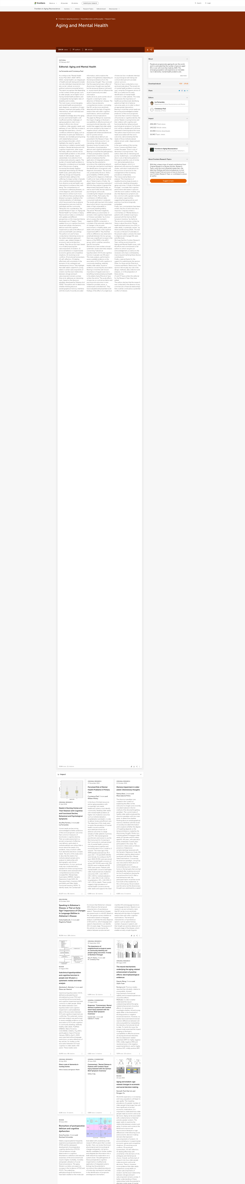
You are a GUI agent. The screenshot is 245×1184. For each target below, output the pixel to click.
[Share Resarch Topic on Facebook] (182, 90)
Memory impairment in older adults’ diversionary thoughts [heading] (128, 788)
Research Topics (110, 19)
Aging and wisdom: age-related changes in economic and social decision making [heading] (128, 1084)
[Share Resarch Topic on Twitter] (179, 90)
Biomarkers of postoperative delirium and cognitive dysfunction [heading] (72, 1128)
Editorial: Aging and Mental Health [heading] (77, 66)
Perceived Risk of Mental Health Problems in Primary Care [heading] (99, 790)
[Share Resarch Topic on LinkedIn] (184, 90)
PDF (180, 84)
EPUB (186, 84)
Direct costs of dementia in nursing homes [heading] (68, 1065)
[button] (76, 49)
